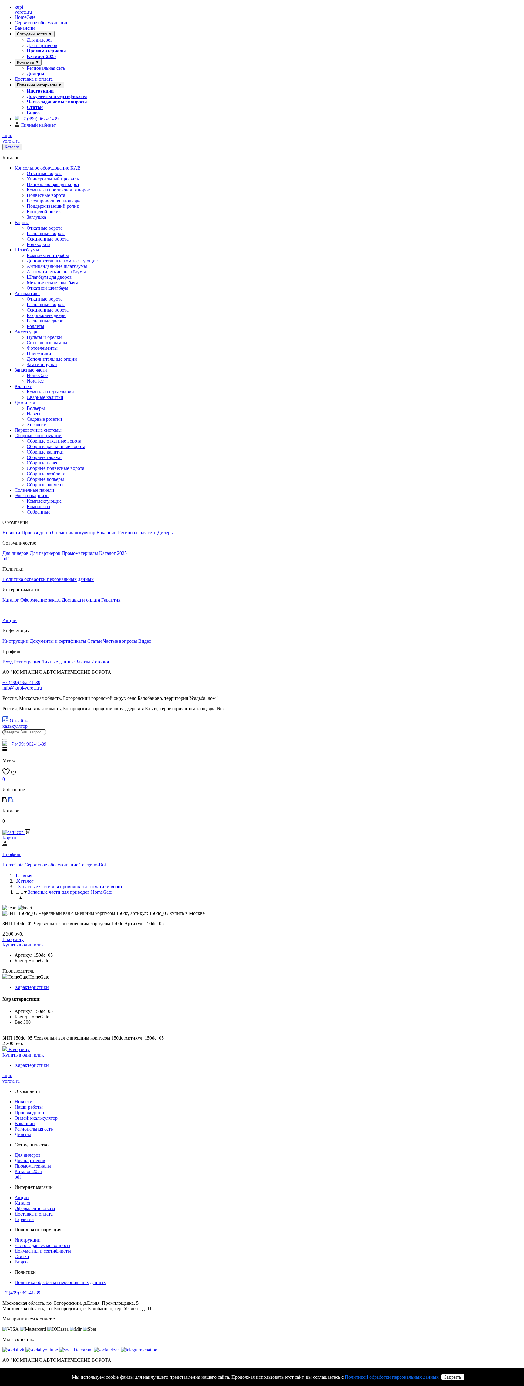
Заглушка (36, 217)
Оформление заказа (41, 599)
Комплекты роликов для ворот (58, 189)
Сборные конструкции (38, 435)
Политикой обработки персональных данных (392, 1377)
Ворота (22, 222)
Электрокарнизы (32, 495)
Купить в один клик (23, 944)
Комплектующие (44, 501)
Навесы (34, 413)
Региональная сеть (46, 68)
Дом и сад (25, 402)
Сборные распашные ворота (56, 446)
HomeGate (25, 17)
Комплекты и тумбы (48, 255)
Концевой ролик (44, 211)
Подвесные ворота (46, 195)
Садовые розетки (44, 419)
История (100, 661)
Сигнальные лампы (47, 342)
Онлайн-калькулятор (74, 532)
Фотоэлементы (42, 348)
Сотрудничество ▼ (34, 34)
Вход (8, 661)
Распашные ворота (46, 233)
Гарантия (110, 599)
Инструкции (40, 90)
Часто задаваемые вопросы (57, 101)
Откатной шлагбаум (47, 288)
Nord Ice (35, 380)
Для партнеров (42, 45)
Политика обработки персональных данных (48, 579)
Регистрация (27, 661)
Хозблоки (37, 424)
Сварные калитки (45, 397)
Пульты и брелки (44, 337)
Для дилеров (40, 39)
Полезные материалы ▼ (39, 85)
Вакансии (25, 28)
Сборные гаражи (44, 457)
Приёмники (39, 353)
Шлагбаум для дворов (49, 277)
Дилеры (35, 73)
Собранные (38, 511)
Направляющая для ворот (53, 184)
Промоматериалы (46, 50)
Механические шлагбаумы (54, 282)
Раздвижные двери (46, 315)
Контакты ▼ (28, 62)
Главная (24, 875)
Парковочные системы (38, 430)
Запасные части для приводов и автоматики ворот (70, 886)
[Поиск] (4, 739)
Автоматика (27, 293)
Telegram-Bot (92, 864)
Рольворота (38, 244)
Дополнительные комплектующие (62, 260)
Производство (37, 532)
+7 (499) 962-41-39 (21, 1292)
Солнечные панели (34, 490)
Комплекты (38, 506)
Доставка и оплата (34, 79)
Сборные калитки (45, 451)
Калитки (23, 386)
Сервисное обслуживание (41, 22)
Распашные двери (45, 320)
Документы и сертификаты (57, 96)
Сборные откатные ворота (54, 440)
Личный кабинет (37, 125)
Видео (33, 112)
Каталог (12, 147)
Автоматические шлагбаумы (56, 271)
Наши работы (29, 1107)
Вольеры (36, 408)
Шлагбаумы (27, 249)
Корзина (11, 837)
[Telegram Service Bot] (17, 118)
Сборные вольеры (45, 479)
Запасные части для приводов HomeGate (70, 892)
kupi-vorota (23, 10)
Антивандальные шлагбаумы (57, 266)
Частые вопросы (120, 641)
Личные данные (58, 661)
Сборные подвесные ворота (55, 468)
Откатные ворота (44, 173)
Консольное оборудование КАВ (48, 167)
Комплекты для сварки (50, 391)
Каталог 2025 (41, 56)
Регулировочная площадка (54, 200)
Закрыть (452, 1377)
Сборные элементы (47, 484)
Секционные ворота (48, 238)
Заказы (83, 661)
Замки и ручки (42, 364)
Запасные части (31, 370)
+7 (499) (40, 118)
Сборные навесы (44, 462)
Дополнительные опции (52, 359)
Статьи (35, 107)
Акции (9, 620)
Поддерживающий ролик (53, 206)
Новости (12, 532)
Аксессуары (27, 331)
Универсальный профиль (53, 178)
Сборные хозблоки (46, 473)
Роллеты (35, 326)
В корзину (13, 939)
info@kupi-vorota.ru (22, 687)
